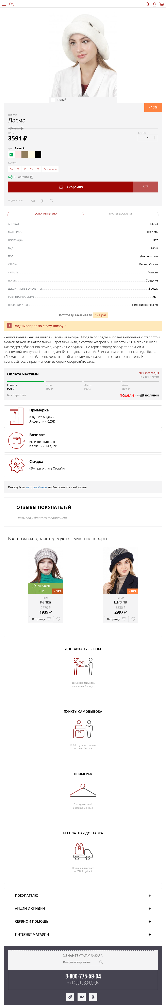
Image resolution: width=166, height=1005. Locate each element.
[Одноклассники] (42, 200)
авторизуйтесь (36, 487)
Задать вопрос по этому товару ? (40, 326)
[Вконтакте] (33, 200)
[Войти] (154, 4)
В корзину (74, 187)
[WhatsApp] (51, 200)
